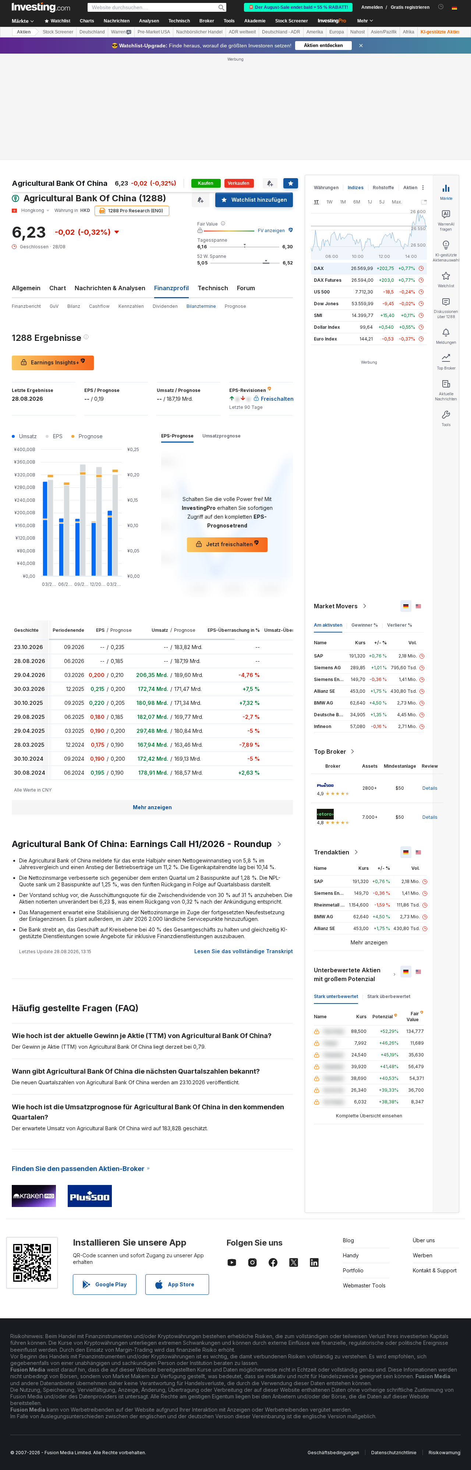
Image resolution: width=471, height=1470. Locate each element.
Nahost (357, 32)
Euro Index (325, 339)
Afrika (408, 32)
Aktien (24, 32)
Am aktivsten (328, 625)
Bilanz (73, 306)
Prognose (235, 306)
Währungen (326, 187)
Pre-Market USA (154, 32)
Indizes (356, 187)
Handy (351, 1255)
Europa (336, 32)
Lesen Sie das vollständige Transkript (243, 951)
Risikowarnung (444, 1452)
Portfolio (353, 1270)
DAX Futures (327, 280)
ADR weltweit (242, 32)
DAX (319, 268)
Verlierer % (399, 625)
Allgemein (26, 288)
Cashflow (99, 306)
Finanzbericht (26, 306)
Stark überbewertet (388, 996)
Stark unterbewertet (336, 996)
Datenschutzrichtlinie (394, 1452)
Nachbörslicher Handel (199, 32)
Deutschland (92, 32)
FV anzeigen (271, 230)
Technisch (213, 288)
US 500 (322, 292)
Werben (422, 1255)
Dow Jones (326, 303)
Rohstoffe (383, 187)
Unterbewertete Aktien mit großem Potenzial (347, 974)
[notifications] (441, 6)
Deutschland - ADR (281, 32)
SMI (318, 315)
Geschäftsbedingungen (333, 1452)
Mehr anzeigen (152, 807)
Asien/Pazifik (384, 32)
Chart (57, 288)
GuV (54, 306)
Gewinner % (364, 625)
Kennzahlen (131, 306)
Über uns (424, 1240)
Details (430, 788)
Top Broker (330, 751)
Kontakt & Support (435, 1270)
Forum (246, 288)
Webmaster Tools (364, 1285)
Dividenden (165, 306)
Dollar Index (327, 327)
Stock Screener (291, 21)
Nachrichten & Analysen (110, 288)
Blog (348, 1240)
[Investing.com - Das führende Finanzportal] (41, 7)
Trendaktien (331, 852)
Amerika (315, 32)
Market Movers (336, 606)
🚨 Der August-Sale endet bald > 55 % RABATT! (298, 7)
